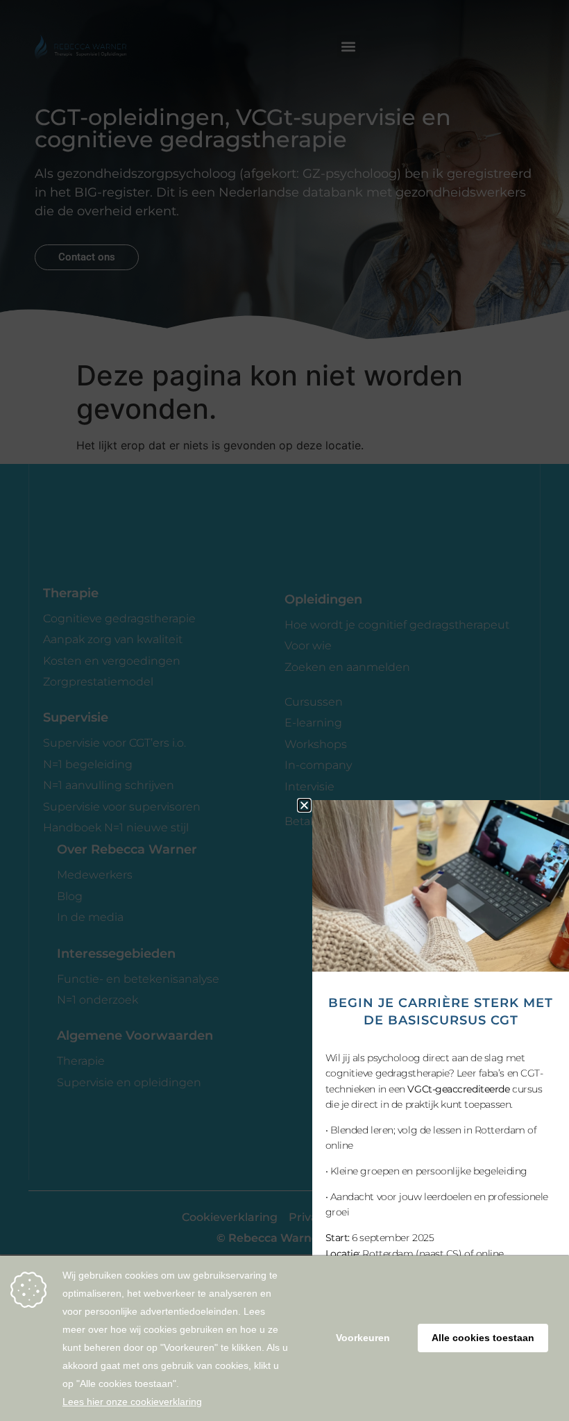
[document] (284, 710)
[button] (304, 805)
